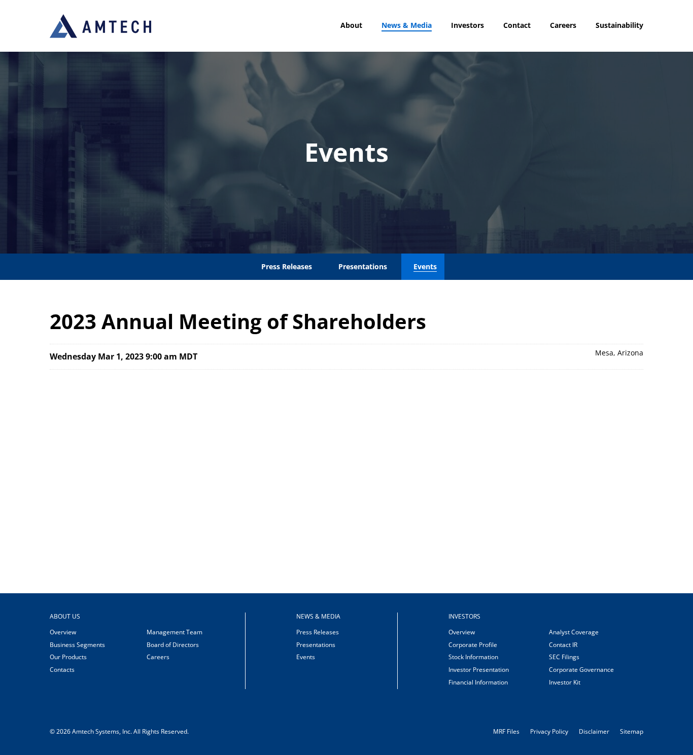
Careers (563, 25)
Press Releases (286, 266)
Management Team (174, 632)
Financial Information (478, 682)
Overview (63, 632)
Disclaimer (594, 732)
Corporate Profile (472, 644)
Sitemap (631, 732)
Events (425, 266)
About (351, 25)
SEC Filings (564, 657)
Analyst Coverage (574, 632)
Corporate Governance (581, 669)
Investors (467, 25)
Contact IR (563, 644)
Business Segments (77, 644)
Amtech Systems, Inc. (102, 731)
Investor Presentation (478, 669)
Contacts (62, 669)
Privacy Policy (549, 732)
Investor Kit (564, 682)
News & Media (407, 25)
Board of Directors (173, 644)
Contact (517, 25)
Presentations (362, 266)
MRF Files (506, 732)
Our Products (68, 657)
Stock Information (473, 657)
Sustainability (619, 25)
